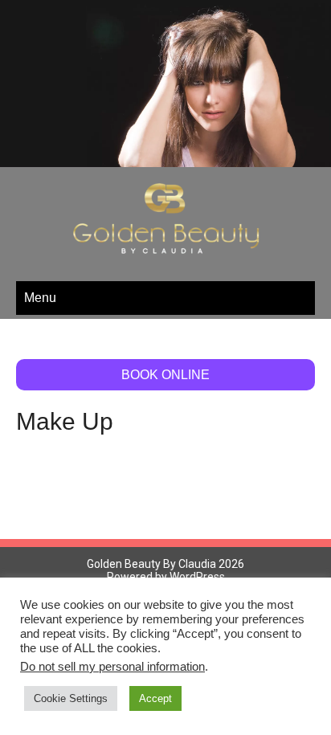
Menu (40, 278)
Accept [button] (155, 698)
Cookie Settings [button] (71, 698)
